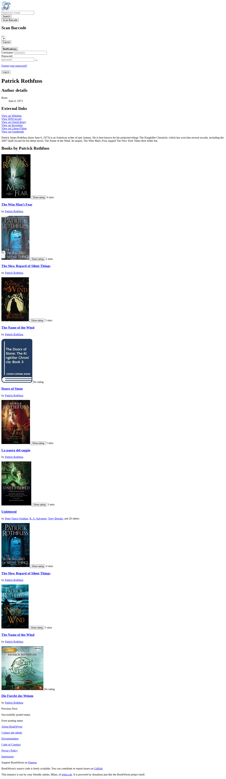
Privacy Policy (9, 750)
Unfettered (9, 512)
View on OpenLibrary (13, 122)
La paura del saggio (15, 450)
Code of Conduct (11, 744)
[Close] (2, 36)
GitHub (98, 768)
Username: (7, 52)
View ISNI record (11, 118)
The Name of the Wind (17, 327)
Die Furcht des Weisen (17, 696)
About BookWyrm (11, 726)
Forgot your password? (14, 65)
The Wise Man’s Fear (16, 204)
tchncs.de (67, 774)
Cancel (6, 42)
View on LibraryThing (14, 128)
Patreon (32, 762)
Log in (6, 72)
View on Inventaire (12, 125)
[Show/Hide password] (36, 60)
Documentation (10, 738)
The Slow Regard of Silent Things (25, 266)
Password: (7, 56)
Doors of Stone (12, 388)
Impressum (7, 756)
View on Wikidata (11, 115)
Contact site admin (11, 732)
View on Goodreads (12, 131)
